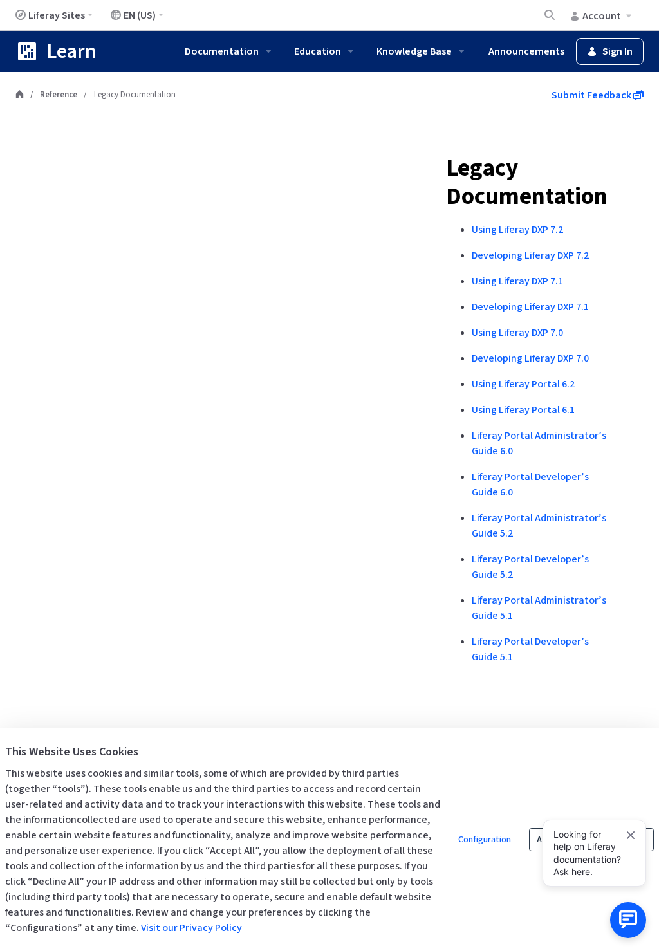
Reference (58, 94)
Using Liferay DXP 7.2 (517, 230)
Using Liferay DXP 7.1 (517, 281)
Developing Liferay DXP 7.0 (530, 358)
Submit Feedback (592, 95)
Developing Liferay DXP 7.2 (530, 255)
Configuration (484, 839)
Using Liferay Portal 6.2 (523, 384)
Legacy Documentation (527, 182)
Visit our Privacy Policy (191, 928)
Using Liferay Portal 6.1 (523, 410)
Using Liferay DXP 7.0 (517, 333)
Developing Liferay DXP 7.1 (530, 307)
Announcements (526, 51)
